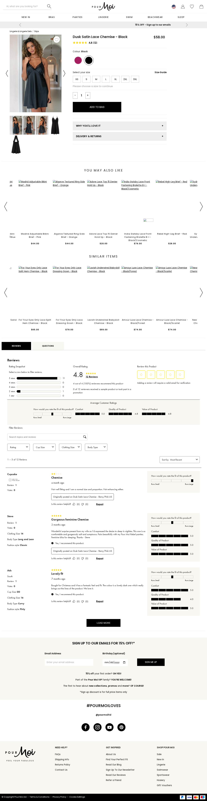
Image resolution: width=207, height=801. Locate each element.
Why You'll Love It (88, 125)
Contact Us (61, 769)
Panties (77, 17)
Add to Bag (97, 107)
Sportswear (163, 775)
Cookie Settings (77, 797)
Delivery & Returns (88, 136)
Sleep (181, 17)
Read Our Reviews (116, 775)
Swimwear (162, 769)
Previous (20, 24)
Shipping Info (62, 759)
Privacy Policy (59, 797)
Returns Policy (62, 764)
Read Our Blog (113, 764)
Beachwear (155, 17)
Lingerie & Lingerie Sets (21, 31)
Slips (36, 31)
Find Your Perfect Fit (117, 759)
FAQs (57, 754)
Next (186, 24)
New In (26, 17)
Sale (159, 754)
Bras (52, 17)
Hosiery (161, 780)
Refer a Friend (113, 780)
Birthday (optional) (114, 653)
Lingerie (103, 17)
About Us (111, 754)
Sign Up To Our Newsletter (120, 769)
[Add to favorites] (56, 39)
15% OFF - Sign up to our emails (103, 24)
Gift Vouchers (164, 785)
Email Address (53, 653)
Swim (129, 17)
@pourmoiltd (103, 714)
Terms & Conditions (39, 797)
